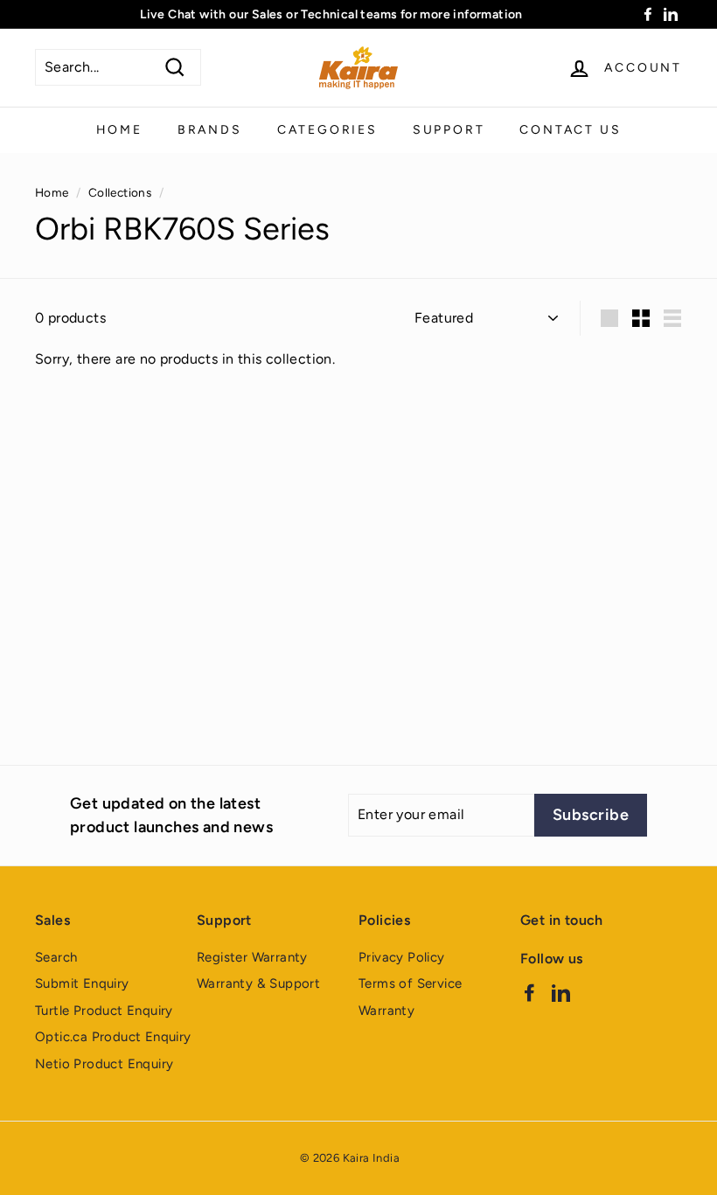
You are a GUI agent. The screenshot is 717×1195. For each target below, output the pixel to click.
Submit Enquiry (82, 983)
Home (119, 129)
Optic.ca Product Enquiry (113, 1037)
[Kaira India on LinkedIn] (561, 993)
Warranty (386, 1010)
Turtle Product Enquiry (104, 1010)
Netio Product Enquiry (104, 1064)
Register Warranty (252, 957)
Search (56, 957)
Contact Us (570, 129)
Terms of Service (410, 983)
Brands (210, 129)
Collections (119, 192)
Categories (327, 129)
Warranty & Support (258, 983)
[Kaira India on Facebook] (529, 993)
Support (449, 129)
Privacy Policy (401, 957)
